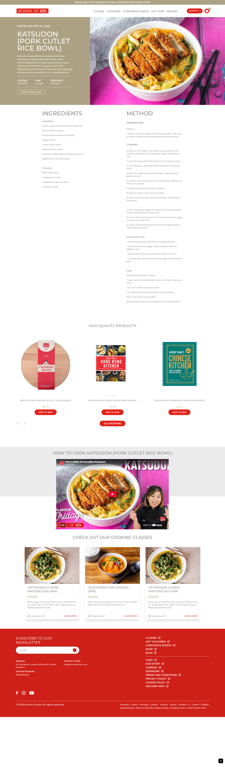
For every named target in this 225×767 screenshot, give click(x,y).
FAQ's (150, 660)
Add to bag (46, 412)
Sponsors (153, 671)
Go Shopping (112, 423)
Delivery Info (155, 686)
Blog (149, 652)
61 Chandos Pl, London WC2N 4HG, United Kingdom (36, 665)
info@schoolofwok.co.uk (75, 664)
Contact (193, 11)
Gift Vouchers (156, 641)
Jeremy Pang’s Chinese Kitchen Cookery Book (179, 400)
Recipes (172, 11)
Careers (152, 667)
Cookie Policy (156, 682)
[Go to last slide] (18, 423)
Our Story (153, 663)
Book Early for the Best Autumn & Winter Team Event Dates (112, 2)
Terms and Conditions (162, 675)
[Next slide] (24, 423)
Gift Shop (158, 11)
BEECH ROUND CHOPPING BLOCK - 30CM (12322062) (45, 400)
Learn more (70, 616)
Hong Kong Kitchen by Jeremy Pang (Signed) (112, 400)
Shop (150, 649)
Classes (98, 11)
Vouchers (114, 11)
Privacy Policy (156, 678)
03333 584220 (22, 675)
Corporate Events (136, 11)
